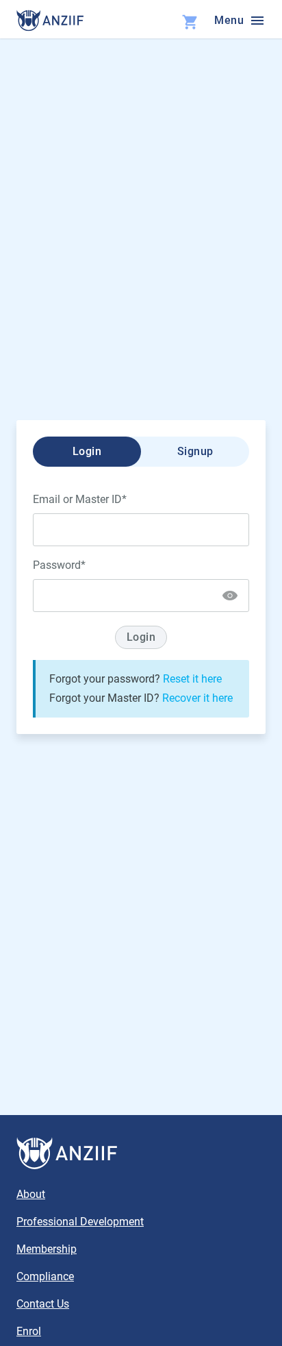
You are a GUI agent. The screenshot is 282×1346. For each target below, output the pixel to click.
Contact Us (42, 1303)
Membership (46, 1249)
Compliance (45, 1276)
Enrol (28, 1331)
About (30, 1194)
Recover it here (197, 698)
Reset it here (192, 678)
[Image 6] (50, 21)
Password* (59, 565)
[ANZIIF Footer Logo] (141, 1153)
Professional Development (80, 1221)
